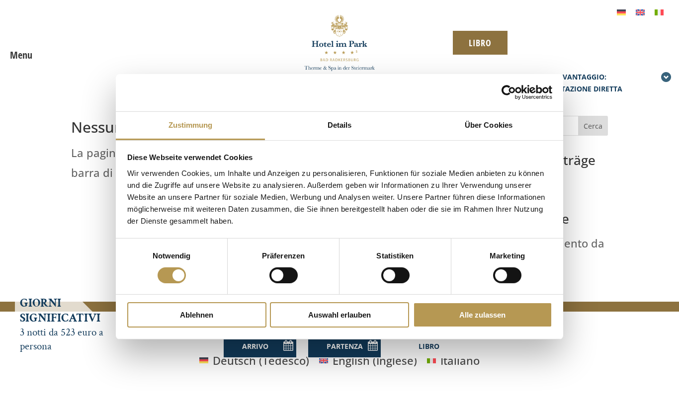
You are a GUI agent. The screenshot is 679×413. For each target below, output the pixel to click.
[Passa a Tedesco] (621, 11)
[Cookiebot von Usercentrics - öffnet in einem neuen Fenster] (508, 92)
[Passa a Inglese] (640, 11)
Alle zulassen (482, 315)
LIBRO (480, 43)
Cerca (593, 126)
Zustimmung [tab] (191, 124)
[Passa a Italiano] (659, 11)
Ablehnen (196, 315)
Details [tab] (340, 124)
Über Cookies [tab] (488, 124)
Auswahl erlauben (339, 315)
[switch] (283, 275)
